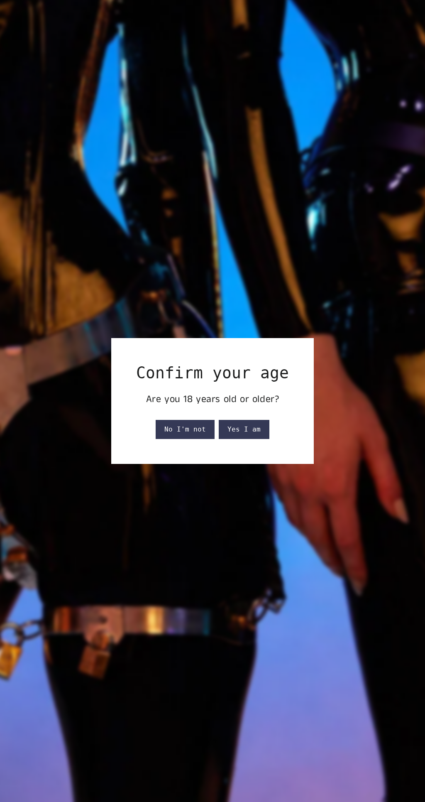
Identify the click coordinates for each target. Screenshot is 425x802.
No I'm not (185, 429)
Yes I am (244, 429)
